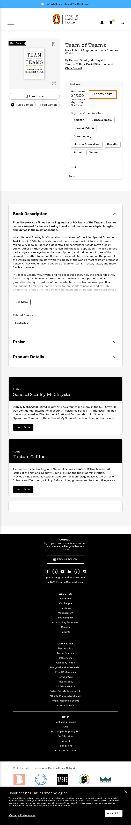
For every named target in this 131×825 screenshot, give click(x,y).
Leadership (21, 323)
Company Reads (65, 662)
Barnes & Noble (102, 120)
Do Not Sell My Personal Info (65, 691)
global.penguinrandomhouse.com (65, 577)
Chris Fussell (73, 68)
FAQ (65, 726)
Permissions (65, 745)
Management (65, 613)
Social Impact (65, 617)
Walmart (94, 152)
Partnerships (65, 648)
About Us (65, 594)
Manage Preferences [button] (22, 815)
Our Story (65, 598)
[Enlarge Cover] (54, 83)
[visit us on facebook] (47, 571)
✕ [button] (126, 792)
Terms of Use (65, 677)
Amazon (79, 120)
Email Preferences (65, 672)
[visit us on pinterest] (77, 571)
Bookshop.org (82, 136)
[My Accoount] (102, 22)
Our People (65, 603)
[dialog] (65, 806)
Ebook (94, 167)
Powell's (112, 144)
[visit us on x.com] (55, 571)
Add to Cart (103, 94)
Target (78, 152)
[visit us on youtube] (62, 571)
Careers (65, 627)
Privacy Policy (65, 681)
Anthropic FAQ (65, 705)
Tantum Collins (75, 64)
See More (22, 302)
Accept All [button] (113, 813)
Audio (94, 176)
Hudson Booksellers (87, 144)
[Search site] (122, 22)
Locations (65, 608)
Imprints (65, 632)
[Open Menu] (10, 22)
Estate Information (65, 750)
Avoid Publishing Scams (65, 700)
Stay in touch (66, 559)
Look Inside (36, 96)
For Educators (65, 736)
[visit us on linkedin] (69, 571)
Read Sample (48, 105)
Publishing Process (65, 722)
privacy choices (62, 805)
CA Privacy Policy (65, 686)
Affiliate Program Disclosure (65, 696)
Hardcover (94, 84)
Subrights (65, 741)
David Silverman (96, 64)
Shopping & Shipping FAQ (65, 731)
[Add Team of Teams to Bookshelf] (54, 44)
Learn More (24, 428)
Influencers (65, 658)
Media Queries (65, 653)
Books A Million (84, 128)
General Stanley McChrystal (87, 60)
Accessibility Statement (65, 622)
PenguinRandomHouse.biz (65, 667)
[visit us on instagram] (84, 571)
